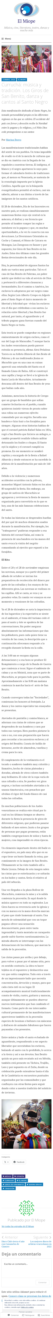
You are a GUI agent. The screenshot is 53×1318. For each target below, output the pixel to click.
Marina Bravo (13, 139)
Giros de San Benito (14, 1184)
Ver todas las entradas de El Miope (18, 1226)
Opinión (20, 1176)
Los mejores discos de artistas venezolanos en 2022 (39, 1241)
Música (8, 1176)
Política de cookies (27, 1307)
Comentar (42, 1282)
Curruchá (9, 1181)
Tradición (9, 1188)
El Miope (26, 21)
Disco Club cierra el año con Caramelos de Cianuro (13, 1241)
